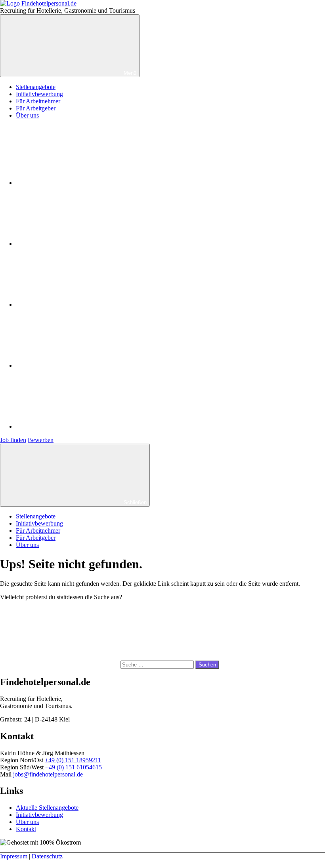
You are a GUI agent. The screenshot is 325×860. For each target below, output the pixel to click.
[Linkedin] (75, 365)
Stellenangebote (35, 87)
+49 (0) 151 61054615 (73, 767)
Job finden (13, 440)
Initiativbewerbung (39, 94)
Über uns (27, 115)
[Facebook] (75, 182)
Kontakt (26, 829)
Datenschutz (47, 856)
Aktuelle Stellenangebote (47, 807)
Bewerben (41, 440)
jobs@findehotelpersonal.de (48, 774)
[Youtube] (75, 304)
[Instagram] (75, 243)
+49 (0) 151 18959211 (73, 760)
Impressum (13, 856)
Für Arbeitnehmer (38, 101)
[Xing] (75, 426)
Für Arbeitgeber (35, 108)
